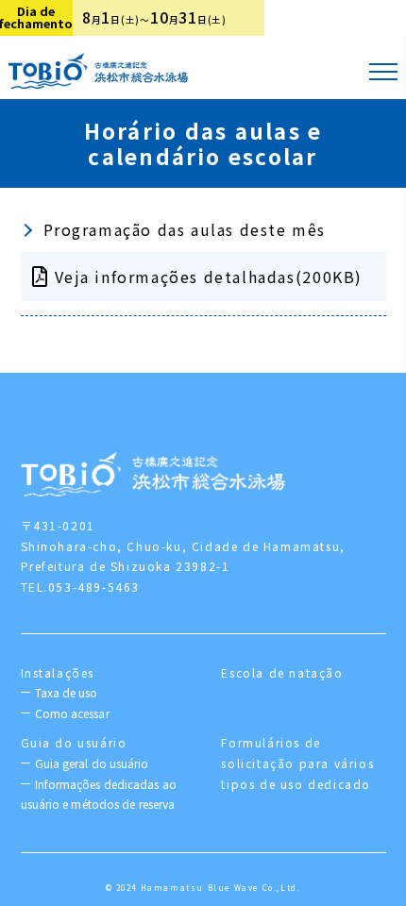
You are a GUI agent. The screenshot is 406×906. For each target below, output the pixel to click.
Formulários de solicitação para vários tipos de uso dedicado (297, 762)
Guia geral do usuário (92, 763)
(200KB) (209, 276)
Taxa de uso (66, 692)
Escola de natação (282, 672)
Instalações (58, 672)
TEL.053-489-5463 (81, 587)
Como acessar (72, 713)
